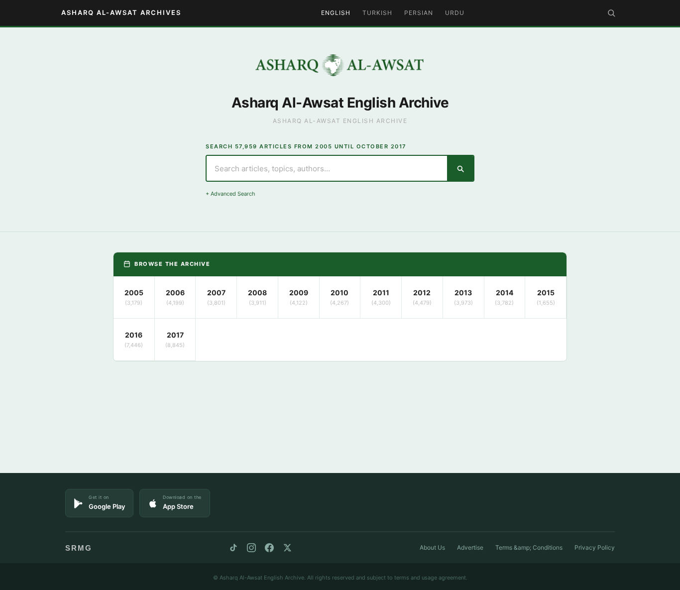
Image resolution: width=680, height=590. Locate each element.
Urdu (454, 12)
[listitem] (134, 297)
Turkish (377, 12)
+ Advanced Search (230, 193)
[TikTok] (233, 547)
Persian (418, 12)
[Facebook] (269, 547)
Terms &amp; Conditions (529, 547)
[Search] (611, 12)
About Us (432, 547)
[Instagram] (251, 547)
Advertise (470, 547)
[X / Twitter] (287, 547)
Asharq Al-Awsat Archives (121, 12)
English (335, 12)
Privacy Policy (594, 547)
